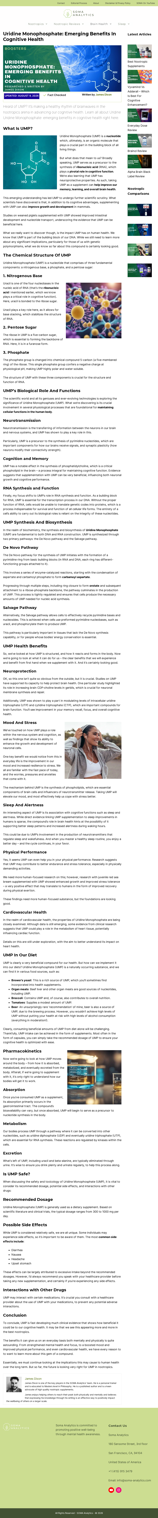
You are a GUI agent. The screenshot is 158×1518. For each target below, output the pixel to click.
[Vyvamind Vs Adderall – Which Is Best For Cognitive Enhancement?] (140, 77)
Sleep (122, 24)
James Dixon (104, 94)
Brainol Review (137, 151)
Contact (61, 3)
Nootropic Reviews (67, 24)
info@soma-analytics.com (134, 1480)
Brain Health (99, 24)
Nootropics (36, 24)
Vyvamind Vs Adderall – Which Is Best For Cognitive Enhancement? (138, 95)
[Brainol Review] (140, 141)
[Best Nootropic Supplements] (140, 52)
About (96, 3)
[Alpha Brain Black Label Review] (140, 162)
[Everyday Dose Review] (140, 115)
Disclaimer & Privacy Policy (117, 3)
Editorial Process (79, 3)
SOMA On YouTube (146, 3)
